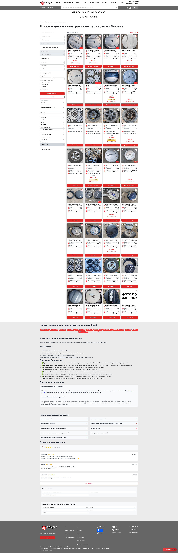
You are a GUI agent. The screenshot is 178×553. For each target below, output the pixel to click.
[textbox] (52, 37)
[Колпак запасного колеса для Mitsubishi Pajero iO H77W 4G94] (93, 296)
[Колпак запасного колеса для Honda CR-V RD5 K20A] (75, 76)
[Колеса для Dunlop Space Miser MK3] (93, 115)
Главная (58, 2)
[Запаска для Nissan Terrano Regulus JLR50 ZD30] (111, 265)
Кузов (42, 119)
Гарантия (104, 2)
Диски (65, 512)
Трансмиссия (44, 139)
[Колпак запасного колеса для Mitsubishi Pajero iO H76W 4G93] (129, 296)
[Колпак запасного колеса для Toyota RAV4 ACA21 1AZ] (75, 296)
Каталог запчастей (68, 2)
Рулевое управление (46, 127)
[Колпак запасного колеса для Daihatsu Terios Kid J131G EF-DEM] (111, 230)
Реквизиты (47, 537)
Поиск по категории (45, 100)
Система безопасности (47, 129)
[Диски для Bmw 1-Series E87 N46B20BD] (93, 265)
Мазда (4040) (70, 329)
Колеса (112, 507)
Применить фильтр (52, 93)
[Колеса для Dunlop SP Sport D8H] (129, 115)
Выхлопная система (46, 105)
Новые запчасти (95, 492)
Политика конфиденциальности (47, 533)
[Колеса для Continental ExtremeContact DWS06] (93, 155)
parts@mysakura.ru (132, 3)
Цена (131, 32)
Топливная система (46, 134)
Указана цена (45, 84)
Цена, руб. (42, 76)
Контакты (121, 2)
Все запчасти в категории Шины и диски (53, 492)
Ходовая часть (45, 142)
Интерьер (43, 114)
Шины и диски (44, 144)
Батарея (43, 102)
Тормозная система (46, 137)
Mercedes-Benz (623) (118, 329)
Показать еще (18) (94, 331)
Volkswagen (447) (83, 331)
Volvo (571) (128, 329)
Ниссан (43, 392)
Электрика (43, 146)
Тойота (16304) (44, 329)
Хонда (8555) (62, 329)
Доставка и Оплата (94, 2)
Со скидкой (44, 86)
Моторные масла (45, 149)
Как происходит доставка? (48, 423)
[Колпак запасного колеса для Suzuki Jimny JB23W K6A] (129, 41)
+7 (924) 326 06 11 (133, 529)
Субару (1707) (97, 329)
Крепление (43, 117)
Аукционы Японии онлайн (83, 544)
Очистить (52, 97)
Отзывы (78, 2)
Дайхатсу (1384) (107, 329)
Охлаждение (44, 124)
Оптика (42, 122)
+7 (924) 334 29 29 (133, 1)
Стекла (42, 132)
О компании (113, 2)
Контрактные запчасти (48, 7)
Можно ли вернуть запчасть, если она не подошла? (53, 428)
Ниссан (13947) (54, 329)
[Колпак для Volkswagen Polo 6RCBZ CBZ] (75, 115)
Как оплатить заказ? (96, 428)
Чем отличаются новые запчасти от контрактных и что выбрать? (107, 423)
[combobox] (52, 37)
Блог (84, 2)
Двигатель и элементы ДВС (48, 107)
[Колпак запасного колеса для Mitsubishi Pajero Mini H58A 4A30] (75, 41)
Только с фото (45, 82)
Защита (43, 112)
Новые (43, 88)
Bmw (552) (134, 329)
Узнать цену (111, 66)
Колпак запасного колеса (65, 507)
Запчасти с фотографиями (50, 494)
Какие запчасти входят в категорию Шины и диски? (54, 437)
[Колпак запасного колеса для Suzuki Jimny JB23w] (111, 296)
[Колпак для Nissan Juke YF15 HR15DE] (75, 265)
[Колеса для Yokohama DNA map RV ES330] (75, 155)
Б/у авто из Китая (81, 540)
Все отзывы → (89, 483)
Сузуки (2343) (89, 329)
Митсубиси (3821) (80, 329)
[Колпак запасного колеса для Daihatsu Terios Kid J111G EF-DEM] (93, 230)
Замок (42, 109)
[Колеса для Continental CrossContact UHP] (111, 115)
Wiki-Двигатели (80, 537)
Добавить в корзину (75, 66)
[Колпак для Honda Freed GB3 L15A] (93, 76)
